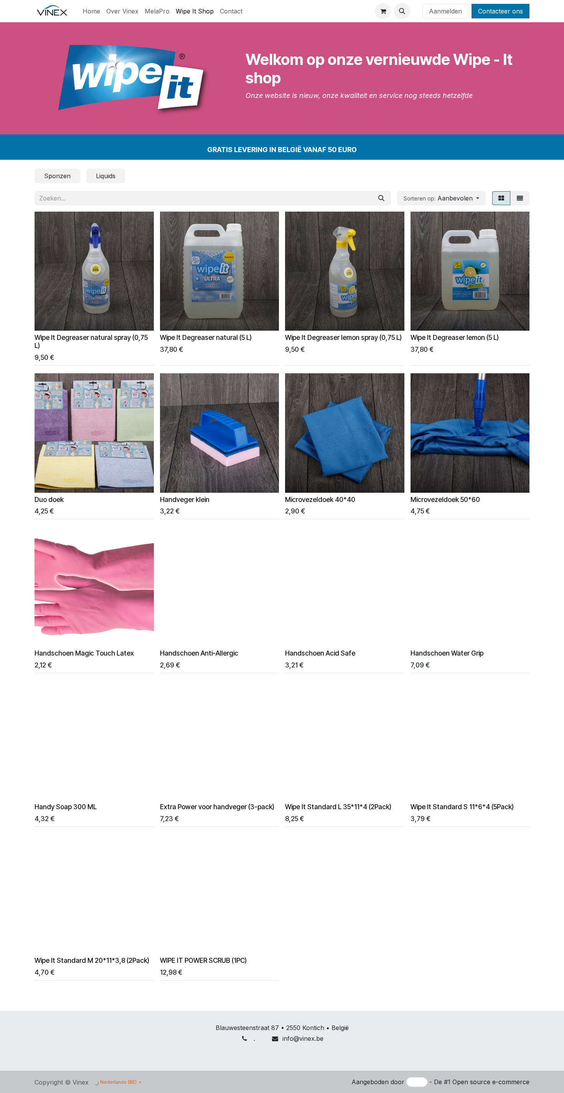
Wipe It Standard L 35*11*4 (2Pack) (338, 807)
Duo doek (49, 499)
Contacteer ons (500, 11)
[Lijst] (519, 198)
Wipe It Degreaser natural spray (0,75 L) (91, 341)
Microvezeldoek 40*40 (320, 499)
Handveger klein (184, 499)
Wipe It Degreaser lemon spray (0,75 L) (343, 337)
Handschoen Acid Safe (320, 653)
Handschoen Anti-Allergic (199, 653)
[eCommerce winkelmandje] (383, 11)
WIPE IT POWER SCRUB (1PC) (203, 960)
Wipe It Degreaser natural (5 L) (206, 337)
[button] (402, 11)
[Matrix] (501, 198)
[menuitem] (91, 11)
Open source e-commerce (490, 1082)
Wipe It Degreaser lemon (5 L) (455, 337)
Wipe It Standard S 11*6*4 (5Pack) (462, 807)
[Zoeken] (381, 198)
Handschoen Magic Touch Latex (84, 653)
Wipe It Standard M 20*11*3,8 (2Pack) (92, 960)
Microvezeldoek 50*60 (445, 499)
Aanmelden (445, 11)
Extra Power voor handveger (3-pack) (217, 807)
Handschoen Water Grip (447, 653)
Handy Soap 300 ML (66, 807)
